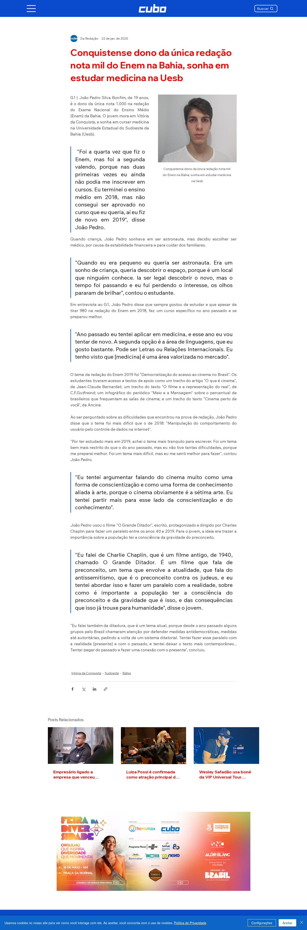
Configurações (261, 923)
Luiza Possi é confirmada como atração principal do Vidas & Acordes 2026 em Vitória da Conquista (152, 774)
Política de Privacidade (190, 923)
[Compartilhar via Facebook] (72, 689)
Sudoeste (112, 673)
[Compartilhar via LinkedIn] (94, 689)
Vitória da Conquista (86, 673)
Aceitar (287, 923)
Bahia (126, 673)
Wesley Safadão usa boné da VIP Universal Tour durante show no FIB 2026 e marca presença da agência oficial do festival (225, 774)
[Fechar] (301, 922)
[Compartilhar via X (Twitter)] (83, 689)
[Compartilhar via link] (105, 689)
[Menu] (31, 8)
